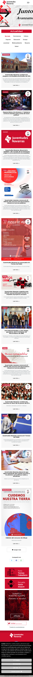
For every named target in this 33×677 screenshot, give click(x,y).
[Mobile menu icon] (28, 2)
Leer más (15, 85)
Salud (16, 46)
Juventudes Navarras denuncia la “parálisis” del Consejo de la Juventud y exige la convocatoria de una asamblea (16, 151)
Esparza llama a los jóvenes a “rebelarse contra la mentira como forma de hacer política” (16, 113)
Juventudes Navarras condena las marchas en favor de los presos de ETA (16, 402)
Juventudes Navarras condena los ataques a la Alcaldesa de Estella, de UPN (16, 75)
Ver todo (7, 36)
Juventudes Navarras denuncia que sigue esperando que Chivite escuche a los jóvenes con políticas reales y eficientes (16, 474)
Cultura (26, 36)
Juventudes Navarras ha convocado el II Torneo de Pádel (16, 263)
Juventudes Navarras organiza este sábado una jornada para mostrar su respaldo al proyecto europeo (16, 293)
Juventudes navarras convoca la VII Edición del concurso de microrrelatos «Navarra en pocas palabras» (16, 201)
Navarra (27, 43)
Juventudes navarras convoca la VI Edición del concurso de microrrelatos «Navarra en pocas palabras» (16, 366)
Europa (25, 39)
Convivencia (17, 36)
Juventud (6, 43)
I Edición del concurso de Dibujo (16, 538)
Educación (17, 39)
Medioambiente (17, 43)
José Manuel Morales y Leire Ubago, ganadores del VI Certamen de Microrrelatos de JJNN (16, 332)
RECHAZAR (16, 664)
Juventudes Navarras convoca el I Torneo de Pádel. (16, 436)
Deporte (8, 39)
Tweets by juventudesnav (16, 627)
